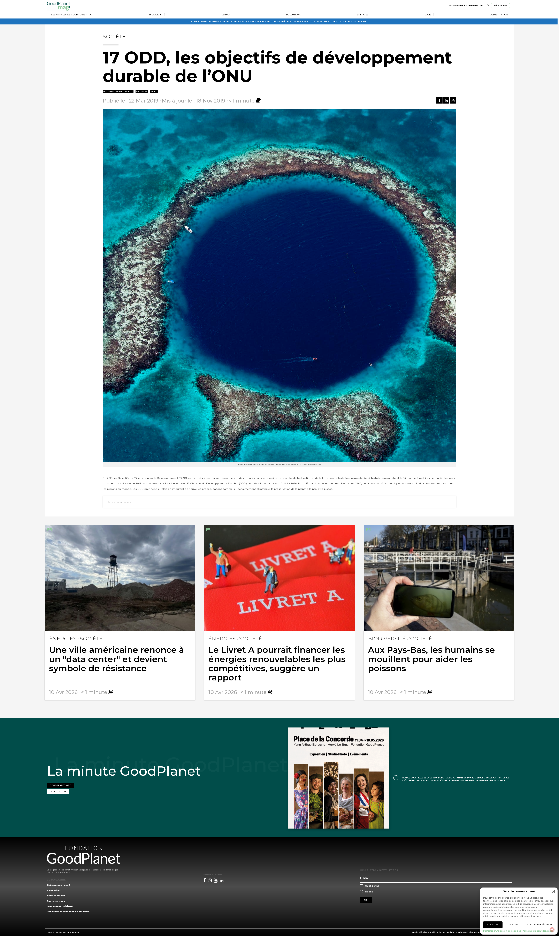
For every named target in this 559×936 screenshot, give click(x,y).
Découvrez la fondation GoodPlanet (68, 911)
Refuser (514, 924)
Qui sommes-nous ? (58, 885)
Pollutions (293, 14)
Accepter (493, 924)
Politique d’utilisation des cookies (502, 931)
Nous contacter (56, 895)
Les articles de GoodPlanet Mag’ (72, 14)
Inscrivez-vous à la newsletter (466, 5)
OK (366, 900)
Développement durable (118, 91)
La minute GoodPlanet (60, 906)
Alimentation (499, 14)
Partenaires (54, 890)
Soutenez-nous (56, 901)
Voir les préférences (539, 924)
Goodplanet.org (60, 785)
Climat (226, 14)
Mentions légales (419, 932)
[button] (553, 891)
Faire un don (500, 5)
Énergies (362, 14)
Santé (154, 91)
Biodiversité (157, 14)
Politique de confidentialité (537, 931)
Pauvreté (141, 91)
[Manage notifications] (552, 929)
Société (429, 14)
